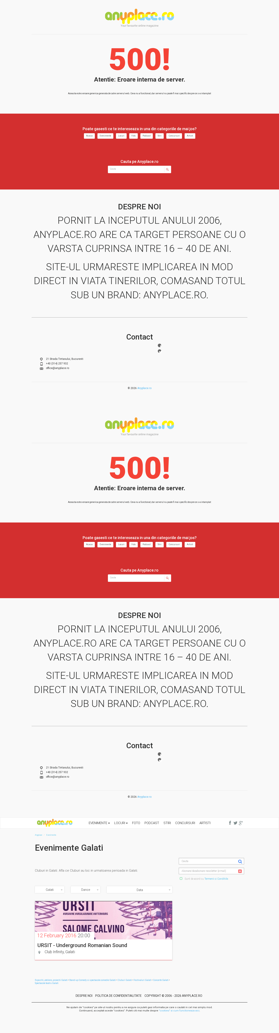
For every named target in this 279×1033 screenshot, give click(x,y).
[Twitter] (159, 351)
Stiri (160, 136)
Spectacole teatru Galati (46, 983)
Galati (50, 889)
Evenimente (105, 136)
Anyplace (139, 16)
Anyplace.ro (144, 388)
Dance (85, 889)
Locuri (121, 136)
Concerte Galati (160, 980)
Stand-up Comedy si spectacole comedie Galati (92, 980)
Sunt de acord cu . (206, 878)
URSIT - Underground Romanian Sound (82, 945)
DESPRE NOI (84, 995)
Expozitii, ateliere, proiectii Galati (51, 980)
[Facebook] (159, 345)
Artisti (190, 136)
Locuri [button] (120, 823)
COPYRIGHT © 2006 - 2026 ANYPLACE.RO (173, 995)
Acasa (89, 136)
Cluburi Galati (124, 980)
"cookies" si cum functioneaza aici (179, 1010)
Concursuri (174, 136)
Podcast (147, 136)
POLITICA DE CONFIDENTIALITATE (118, 995)
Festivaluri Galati (142, 980)
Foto (133, 136)
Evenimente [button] (98, 823)
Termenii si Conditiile (216, 878)
